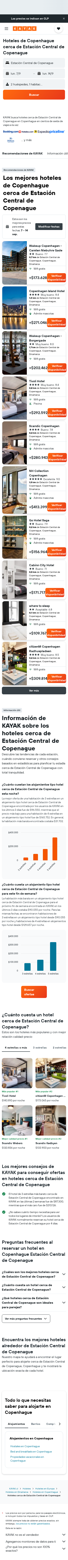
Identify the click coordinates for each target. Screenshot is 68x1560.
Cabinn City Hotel (41, 565)
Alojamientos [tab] (16, 1424)
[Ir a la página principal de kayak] (24, 28)
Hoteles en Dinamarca (17, 1492)
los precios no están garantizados (33, 1523)
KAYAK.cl (13, 1488)
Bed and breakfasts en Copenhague (31, 1451)
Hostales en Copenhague (25, 1446)
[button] (64, 18)
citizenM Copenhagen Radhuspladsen (44, 649)
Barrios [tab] (35, 1424)
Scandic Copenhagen (44, 426)
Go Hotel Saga (39, 520)
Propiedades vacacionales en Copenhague (27, 1458)
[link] (34, 992)
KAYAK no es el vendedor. (22, 1535)
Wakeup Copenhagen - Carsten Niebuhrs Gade (45, 248)
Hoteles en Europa (44, 1488)
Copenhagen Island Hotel (47, 291)
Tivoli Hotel (37, 381)
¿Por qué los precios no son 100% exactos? (28, 1548)
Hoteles (27, 1488)
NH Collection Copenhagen (39, 473)
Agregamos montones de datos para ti (31, 1541)
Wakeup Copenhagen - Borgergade (45, 338)
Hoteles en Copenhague (45, 1492)
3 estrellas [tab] (40, 1047)
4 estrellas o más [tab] (16, 1047)
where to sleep (39, 606)
